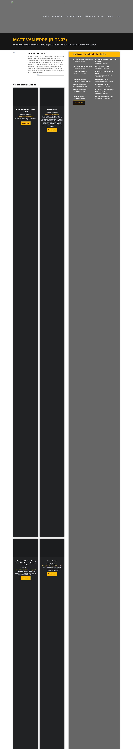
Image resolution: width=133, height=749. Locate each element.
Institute (100, 16)
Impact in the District (37, 53)
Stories (109, 16)
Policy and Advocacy (72, 16)
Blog (118, 16)
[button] (79, 103)
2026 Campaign (89, 16)
